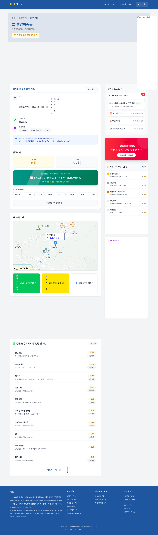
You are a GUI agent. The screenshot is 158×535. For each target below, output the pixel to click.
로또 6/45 (108, 4)
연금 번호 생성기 (100, 500)
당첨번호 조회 (71, 496)
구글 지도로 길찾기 (86, 283)
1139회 (28, 195)
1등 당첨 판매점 (129, 496)
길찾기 (58, 238)
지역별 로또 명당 (129, 500)
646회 (82, 195)
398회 (92, 195)
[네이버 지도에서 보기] (52, 106)
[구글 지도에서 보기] (58, 106)
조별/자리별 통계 (101, 503)
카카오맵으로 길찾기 (57, 283)
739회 (71, 195)
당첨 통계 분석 (71, 507)
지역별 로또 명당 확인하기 (27, 35)
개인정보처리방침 (130, 512)
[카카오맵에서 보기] (55, 106)
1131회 (39, 195)
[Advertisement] (79, 63)
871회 (60, 195)
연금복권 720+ (125, 4)
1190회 (17, 195)
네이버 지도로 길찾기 (28, 283)
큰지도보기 (51, 238)
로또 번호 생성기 (72, 500)
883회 (50, 195)
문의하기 (127, 509)
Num (16, 4)
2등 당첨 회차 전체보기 (54, 203)
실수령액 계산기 (72, 510)
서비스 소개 (127, 505)
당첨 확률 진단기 (72, 503)
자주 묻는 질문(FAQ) (74, 513)
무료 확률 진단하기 (126, 155)
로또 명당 (141, 4)
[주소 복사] (47, 107)
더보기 (144, 167)
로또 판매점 (23, 18)
